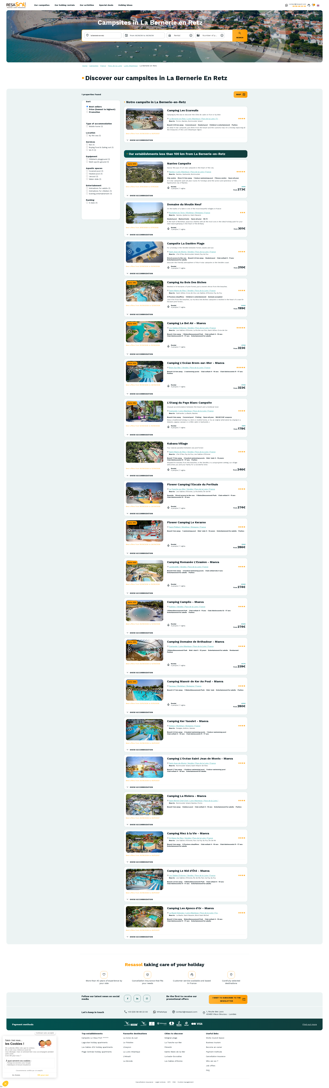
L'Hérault (127, 1056)
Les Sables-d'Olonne (173, 1061)
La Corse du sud (130, 1038)
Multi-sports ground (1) (99, 162)
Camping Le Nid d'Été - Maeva (188, 870)
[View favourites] (313, 5)
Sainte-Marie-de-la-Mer (174, 1052)
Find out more (310, 1024)
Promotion (94, 112)
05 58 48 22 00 (299, 6)
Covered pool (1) (96, 171)
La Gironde (128, 1061)
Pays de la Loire (115, 66)
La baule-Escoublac (173, 1056)
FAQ (208, 1070)
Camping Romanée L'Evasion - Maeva (193, 562)
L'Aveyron (127, 1047)
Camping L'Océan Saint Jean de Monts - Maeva (200, 758)
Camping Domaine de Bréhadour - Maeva (195, 641)
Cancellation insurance (215, 1056)
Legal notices (160, 1082)
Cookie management (185, 1082)
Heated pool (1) (95, 174)
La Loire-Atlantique (131, 1052)
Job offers (210, 1066)
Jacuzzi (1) (93, 176)
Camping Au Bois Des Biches (186, 282)
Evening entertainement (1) (100, 194)
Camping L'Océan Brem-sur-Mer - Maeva (195, 363)
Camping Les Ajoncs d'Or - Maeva (190, 908)
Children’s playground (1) (99, 159)
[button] (129, 118)
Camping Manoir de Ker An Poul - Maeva (195, 681)
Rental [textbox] (177, 35)
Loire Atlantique (131, 66)
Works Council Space (215, 1038)
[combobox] (180, 35)
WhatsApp (162, 1012)
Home (84, 66)
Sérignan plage (170, 1038)
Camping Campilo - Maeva (185, 602)
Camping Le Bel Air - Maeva (186, 323)
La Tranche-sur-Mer (173, 1042)
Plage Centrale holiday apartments (97, 1052)
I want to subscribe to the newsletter (226, 999)
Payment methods (214, 1052)
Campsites (93, 66)
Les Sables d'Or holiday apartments (97, 1047)
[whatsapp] (286, 5)
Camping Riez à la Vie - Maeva (188, 833)
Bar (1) (91, 145)
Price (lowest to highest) (102, 109)
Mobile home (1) (96, 126)
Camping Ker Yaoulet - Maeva (187, 721)
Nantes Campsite (179, 163)
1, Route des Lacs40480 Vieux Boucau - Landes (221, 1012)
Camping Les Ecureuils (182, 110)
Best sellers (95, 106)
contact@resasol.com (297, 4)
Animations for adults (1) (99, 188)
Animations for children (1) (100, 191)
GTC (169, 1082)
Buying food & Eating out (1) (101, 147)
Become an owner (214, 1047)
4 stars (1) (93, 203)
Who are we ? (212, 1061)
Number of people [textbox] (212, 35)
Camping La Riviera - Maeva (186, 796)
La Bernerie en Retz (148, 66)
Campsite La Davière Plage (185, 243)
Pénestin (168, 1047)
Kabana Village (177, 443)
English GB (318, 5)
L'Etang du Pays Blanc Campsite (189, 402)
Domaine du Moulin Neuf (184, 204)
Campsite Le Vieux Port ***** (95, 1038)
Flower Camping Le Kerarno (186, 522)
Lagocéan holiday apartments (95, 1042)
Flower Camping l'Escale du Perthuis (192, 484)
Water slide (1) (95, 179)
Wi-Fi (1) (92, 150)
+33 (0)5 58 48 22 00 (138, 1012)
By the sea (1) (95, 135)
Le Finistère (128, 1042)
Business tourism (213, 1042)
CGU (174, 1082)
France (103, 66)
